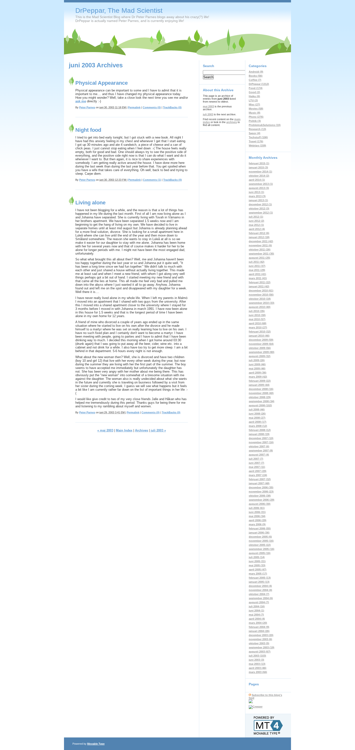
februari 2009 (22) (260, 380)
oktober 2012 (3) (259, 208)
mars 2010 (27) (258, 327)
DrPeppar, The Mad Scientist (119, 10)
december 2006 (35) (261, 487)
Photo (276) (256, 116)
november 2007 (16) (261, 442)
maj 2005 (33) (257, 565)
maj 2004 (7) (256, 614)
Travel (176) (256, 141)
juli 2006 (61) (257, 508)
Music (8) (254, 112)
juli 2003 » (158, 430)
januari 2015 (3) (258, 167)
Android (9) (256, 71)
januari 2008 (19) (259, 434)
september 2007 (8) (261, 450)
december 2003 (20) (261, 635)
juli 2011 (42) (256, 261)
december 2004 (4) (260, 585)
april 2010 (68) (257, 323)
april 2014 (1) (257, 179)
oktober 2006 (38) (260, 495)
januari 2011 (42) (259, 286)
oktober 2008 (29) (260, 397)
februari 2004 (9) (259, 626)
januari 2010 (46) (259, 335)
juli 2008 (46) (257, 409)
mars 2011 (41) (258, 278)
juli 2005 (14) (257, 557)
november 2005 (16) (261, 540)
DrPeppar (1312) (259, 84)
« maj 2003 (105, 430)
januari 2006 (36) (259, 532)
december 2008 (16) (261, 389)
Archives (141, 430)
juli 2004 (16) (257, 606)
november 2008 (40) (261, 393)
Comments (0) (152, 107)
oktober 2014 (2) (259, 175)
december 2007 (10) (261, 438)
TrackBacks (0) (172, 107)
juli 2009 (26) (257, 360)
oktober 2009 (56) (260, 348)
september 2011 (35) (261, 253)
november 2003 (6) (260, 639)
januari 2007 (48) (259, 483)
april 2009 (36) (257, 372)
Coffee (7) (255, 79)
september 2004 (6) (261, 598)
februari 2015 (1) (259, 163)
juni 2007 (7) (256, 462)
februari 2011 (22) (259, 282)
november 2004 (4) (260, 590)
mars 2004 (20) (258, 622)
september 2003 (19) (261, 647)
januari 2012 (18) (259, 237)
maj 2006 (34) (257, 516)
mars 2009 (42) (258, 376)
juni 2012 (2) (256, 220)
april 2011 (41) (257, 274)
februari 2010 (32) (260, 331)
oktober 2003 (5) (259, 643)
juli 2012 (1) (256, 216)
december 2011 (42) (261, 241)
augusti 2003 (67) (259, 651)
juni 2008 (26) (257, 413)
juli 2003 (208, 114)
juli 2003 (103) (257, 655)
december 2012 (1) (260, 204)
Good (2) (254, 92)
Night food (88, 130)
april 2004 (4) (257, 618)
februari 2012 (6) (259, 233)
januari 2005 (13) (259, 581)
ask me (80, 101)
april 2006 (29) (257, 520)
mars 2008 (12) (258, 425)
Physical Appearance (101, 83)
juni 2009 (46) (257, 364)
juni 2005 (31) (257, 561)
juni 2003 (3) (256, 659)
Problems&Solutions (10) (265, 125)
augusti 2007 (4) (259, 454)
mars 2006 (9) (257, 524)
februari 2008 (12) (260, 430)
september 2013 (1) (261, 183)
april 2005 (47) (257, 569)
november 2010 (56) (261, 294)
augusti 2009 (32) (259, 356)
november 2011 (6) (260, 245)
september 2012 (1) (261, 212)
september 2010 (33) (261, 302)
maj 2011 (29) (257, 270)
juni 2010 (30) (257, 315)
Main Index (124, 430)
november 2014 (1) (260, 171)
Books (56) (256, 75)
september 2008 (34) (261, 401)
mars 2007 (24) (258, 475)
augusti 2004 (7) (259, 602)
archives (231, 122)
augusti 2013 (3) (259, 188)
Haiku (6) (254, 96)
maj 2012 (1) (256, 224)
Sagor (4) (254, 133)
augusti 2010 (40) (259, 307)
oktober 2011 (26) (259, 249)
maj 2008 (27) (257, 417)
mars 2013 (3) (257, 196)
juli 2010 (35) (257, 311)
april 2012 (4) (257, 229)
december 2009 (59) (261, 339)
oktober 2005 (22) (260, 544)
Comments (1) (152, 179)
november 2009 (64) (261, 343)
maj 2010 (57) (257, 319)
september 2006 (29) (261, 499)
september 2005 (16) (261, 549)
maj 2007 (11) (257, 466)
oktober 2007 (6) (259, 446)
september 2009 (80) (261, 352)
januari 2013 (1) (258, 200)
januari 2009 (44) (259, 384)
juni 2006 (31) (257, 512)
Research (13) (257, 129)
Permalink (134, 107)
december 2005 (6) (260, 536)
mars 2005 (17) (258, 573)
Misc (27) (254, 104)
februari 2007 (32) (260, 479)
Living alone (90, 203)
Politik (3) (255, 120)
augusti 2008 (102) (260, 405)
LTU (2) (253, 100)
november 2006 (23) (261, 491)
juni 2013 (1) (256, 192)
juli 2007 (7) (256, 458)
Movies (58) (256, 108)
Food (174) (256, 88)
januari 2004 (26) (259, 631)
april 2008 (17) (257, 421)
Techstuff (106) (258, 137)
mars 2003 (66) (258, 672)
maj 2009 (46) (257, 368)
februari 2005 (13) (260, 577)
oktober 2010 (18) (260, 298)
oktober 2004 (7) (259, 594)
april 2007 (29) (257, 471)
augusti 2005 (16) (259, 553)
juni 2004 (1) (256, 610)
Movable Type (96, 743)
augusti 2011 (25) (259, 257)
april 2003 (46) (257, 668)
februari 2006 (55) (260, 528)
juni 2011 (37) (257, 265)
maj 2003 (208, 106)
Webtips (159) (257, 145)
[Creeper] (256, 706)
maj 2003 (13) (257, 663)
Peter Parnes (87, 107)
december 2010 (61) (261, 290)
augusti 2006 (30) (259, 503)
